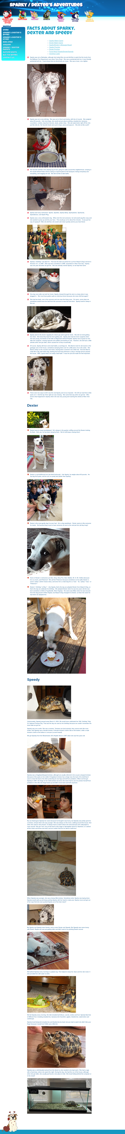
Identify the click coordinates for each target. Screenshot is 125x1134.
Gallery (7, 45)
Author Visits (10, 52)
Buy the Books (10, 55)
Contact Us (8, 58)
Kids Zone (8, 42)
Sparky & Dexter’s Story (12, 38)
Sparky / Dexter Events (11, 49)
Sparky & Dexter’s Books (12, 34)
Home (6, 30)
